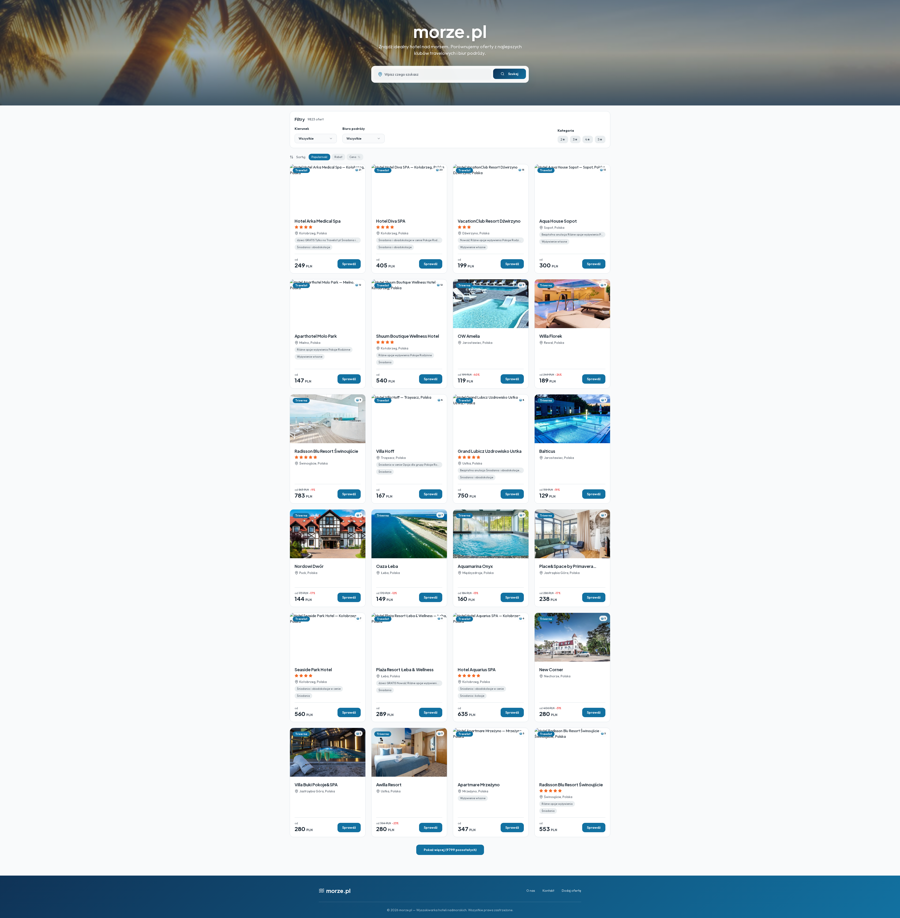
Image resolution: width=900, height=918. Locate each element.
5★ (600, 139)
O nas (530, 890)
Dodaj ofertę (571, 890)
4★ (587, 139)
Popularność (319, 157)
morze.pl (450, 31)
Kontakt (548, 890)
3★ (575, 139)
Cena (352, 157)
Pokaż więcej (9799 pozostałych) (450, 850)
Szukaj (513, 74)
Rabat (338, 157)
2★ (562, 139)
